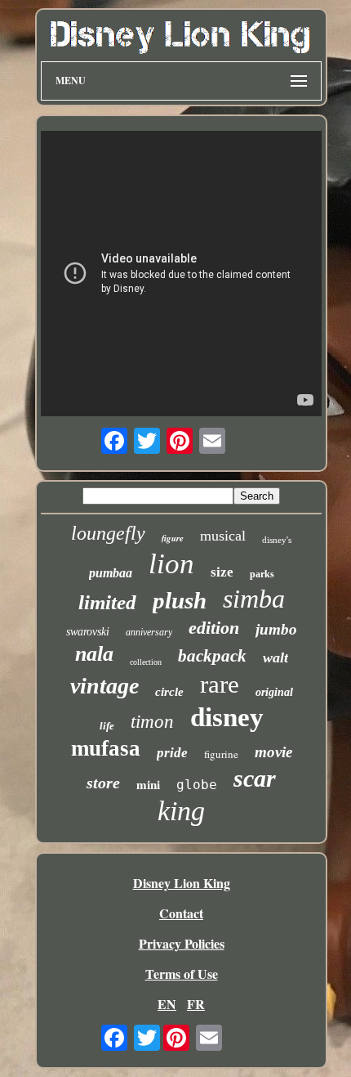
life (107, 726)
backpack (212, 656)
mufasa (105, 748)
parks (262, 574)
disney (227, 717)
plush (180, 600)
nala (94, 654)
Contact (181, 913)
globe (196, 784)
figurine (221, 754)
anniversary (149, 632)
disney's (276, 540)
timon (152, 721)
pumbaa (110, 573)
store (103, 783)
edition (214, 627)
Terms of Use (181, 973)
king (181, 811)
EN (167, 1003)
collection (146, 661)
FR (196, 1003)
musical (223, 535)
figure (173, 538)
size (222, 572)
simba (254, 598)
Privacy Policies (181, 943)
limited (107, 602)
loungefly (108, 533)
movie (273, 752)
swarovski (87, 632)
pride (172, 753)
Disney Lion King (181, 882)
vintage (104, 685)
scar (254, 778)
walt (275, 657)
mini (148, 785)
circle (169, 691)
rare (219, 684)
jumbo (276, 629)
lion (171, 564)
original (274, 692)
